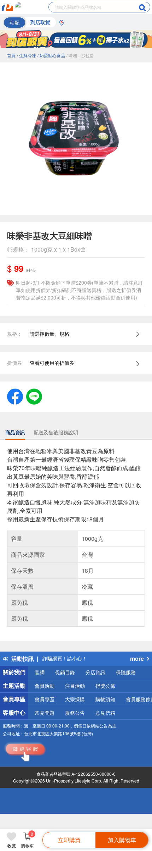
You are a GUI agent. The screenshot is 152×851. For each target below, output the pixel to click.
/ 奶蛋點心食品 (51, 55)
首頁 (11, 55)
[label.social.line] (34, 395)
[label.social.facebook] (15, 395)
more (137, 658)
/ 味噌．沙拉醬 (80, 55)
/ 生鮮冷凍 (26, 55)
